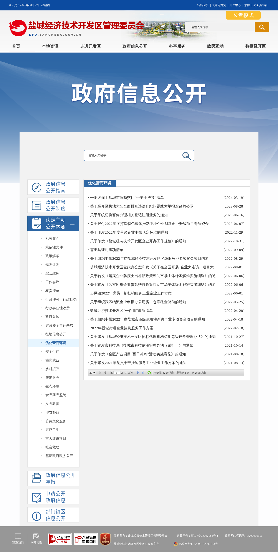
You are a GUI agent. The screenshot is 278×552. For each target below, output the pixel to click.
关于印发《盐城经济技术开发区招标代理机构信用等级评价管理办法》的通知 (153, 337)
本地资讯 (50, 46)
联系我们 (18, 542)
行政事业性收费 (57, 308)
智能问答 (202, 5)
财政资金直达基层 (59, 325)
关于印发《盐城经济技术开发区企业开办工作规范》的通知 (138, 241)
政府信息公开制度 (56, 205)
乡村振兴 (52, 369)
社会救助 (52, 447)
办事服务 (177, 46)
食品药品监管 (55, 395)
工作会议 (52, 282)
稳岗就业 (52, 360)
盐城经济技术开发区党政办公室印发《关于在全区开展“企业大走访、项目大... (153, 267)
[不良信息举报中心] (60, 538)
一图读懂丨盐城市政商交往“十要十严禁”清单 (127, 198)
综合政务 (52, 273)
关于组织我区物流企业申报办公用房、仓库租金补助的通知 (138, 302)
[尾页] (143, 373)
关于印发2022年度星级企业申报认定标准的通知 (129, 232)
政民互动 (215, 46)
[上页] (105, 373)
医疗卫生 (52, 430)
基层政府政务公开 (59, 456)
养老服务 (52, 377)
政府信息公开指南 (56, 187)
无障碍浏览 (219, 5)
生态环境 (52, 386)
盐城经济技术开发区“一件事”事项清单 (121, 311)
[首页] (100, 373)
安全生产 (52, 351)
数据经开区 (255, 46)
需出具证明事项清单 (106, 250)
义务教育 (52, 404)
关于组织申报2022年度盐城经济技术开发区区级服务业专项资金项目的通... (150, 258)
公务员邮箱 (260, 5)
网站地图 (36, 542)
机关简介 (52, 238)
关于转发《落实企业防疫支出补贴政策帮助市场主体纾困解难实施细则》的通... (154, 276)
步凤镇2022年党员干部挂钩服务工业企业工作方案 (131, 293)
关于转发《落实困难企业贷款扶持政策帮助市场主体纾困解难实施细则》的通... (154, 285)
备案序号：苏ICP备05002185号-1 (197, 535)
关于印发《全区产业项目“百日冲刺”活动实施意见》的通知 (138, 354)
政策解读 (52, 256)
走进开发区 (90, 46)
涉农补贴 (52, 412)
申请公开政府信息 (56, 497)
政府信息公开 (134, 46)
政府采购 (52, 317)
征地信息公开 (55, 334)
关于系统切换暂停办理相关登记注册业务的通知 (129, 215)
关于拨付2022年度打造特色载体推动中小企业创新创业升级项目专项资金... (150, 224)
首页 (16, 46)
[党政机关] (105, 539)
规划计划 (52, 264)
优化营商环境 (55, 343)
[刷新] (149, 373)
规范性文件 (54, 247)
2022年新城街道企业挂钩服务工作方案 (121, 328)
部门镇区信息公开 (56, 515)
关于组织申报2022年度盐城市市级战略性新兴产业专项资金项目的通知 (147, 319)
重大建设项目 (55, 438)
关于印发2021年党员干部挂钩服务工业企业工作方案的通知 (138, 363)
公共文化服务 (55, 421)
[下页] (138, 373)
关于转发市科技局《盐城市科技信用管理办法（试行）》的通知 (142, 345)
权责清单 (52, 291)
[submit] (262, 27)
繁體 (247, 5)
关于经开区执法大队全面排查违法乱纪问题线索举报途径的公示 (142, 206)
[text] (220, 27)
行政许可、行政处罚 (61, 299)
